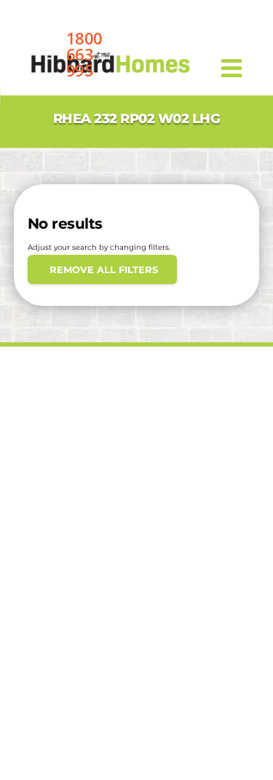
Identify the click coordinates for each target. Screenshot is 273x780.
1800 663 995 (84, 54)
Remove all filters (102, 269)
